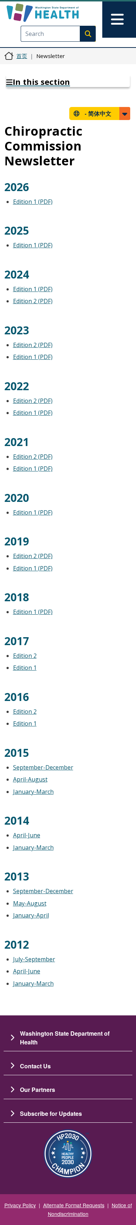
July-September (34, 959)
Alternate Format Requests (73, 1205)
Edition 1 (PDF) (33, 202)
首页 (21, 55)
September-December (43, 767)
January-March (33, 792)
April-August (30, 779)
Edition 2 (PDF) (33, 301)
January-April (31, 915)
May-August (29, 903)
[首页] (55, 12)
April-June (26, 835)
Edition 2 (25, 656)
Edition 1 (25, 668)
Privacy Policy (20, 1205)
